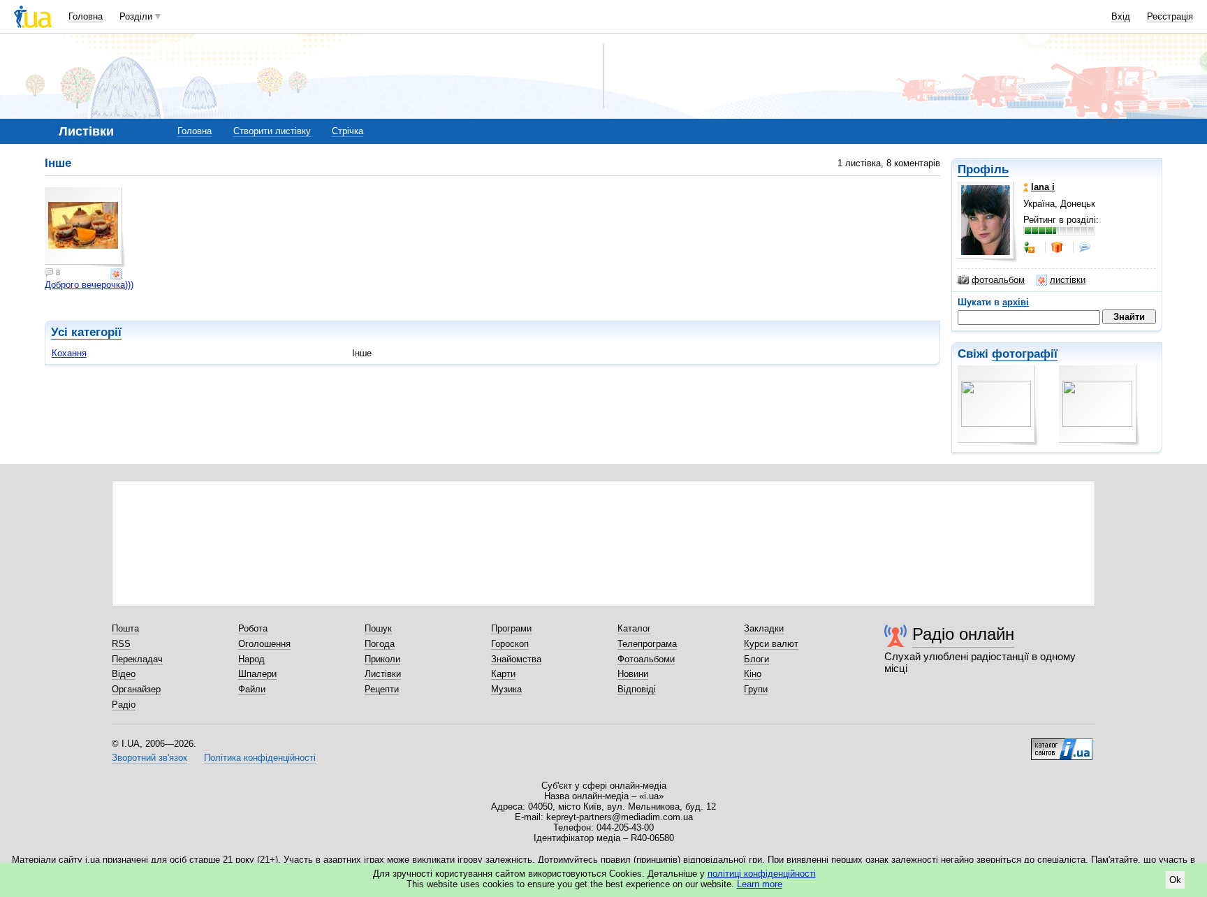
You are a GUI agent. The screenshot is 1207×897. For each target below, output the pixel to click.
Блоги (756, 659)
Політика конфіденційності (260, 757)
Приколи (382, 659)
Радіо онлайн (963, 634)
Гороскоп (510, 644)
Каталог (634, 628)
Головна (85, 16)
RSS (121, 644)
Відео (124, 674)
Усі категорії (86, 332)
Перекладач (137, 659)
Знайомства (516, 659)
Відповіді (636, 689)
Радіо (124, 704)
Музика (506, 689)
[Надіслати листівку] (117, 273)
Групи (756, 689)
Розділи (135, 16)
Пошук (378, 628)
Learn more (759, 884)
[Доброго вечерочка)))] (85, 227)
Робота (253, 628)
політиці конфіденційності (762, 873)
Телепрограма (647, 644)
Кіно (752, 674)
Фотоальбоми (646, 659)
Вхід (1120, 16)
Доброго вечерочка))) (89, 284)
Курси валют (771, 644)
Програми (511, 628)
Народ (251, 659)
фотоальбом (998, 280)
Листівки (383, 674)
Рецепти (382, 689)
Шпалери (257, 674)
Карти (503, 674)
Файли (251, 689)
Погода (380, 644)
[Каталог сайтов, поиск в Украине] (1061, 744)
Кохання (69, 353)
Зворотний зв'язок (149, 757)
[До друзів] (1030, 247)
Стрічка (347, 131)
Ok (1175, 880)
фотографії (1025, 353)
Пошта (125, 628)
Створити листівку (272, 131)
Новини (632, 674)
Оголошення (264, 644)
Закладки (764, 628)
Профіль (983, 169)
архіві (1015, 302)
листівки (1067, 280)
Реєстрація (1170, 16)
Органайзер (136, 689)
